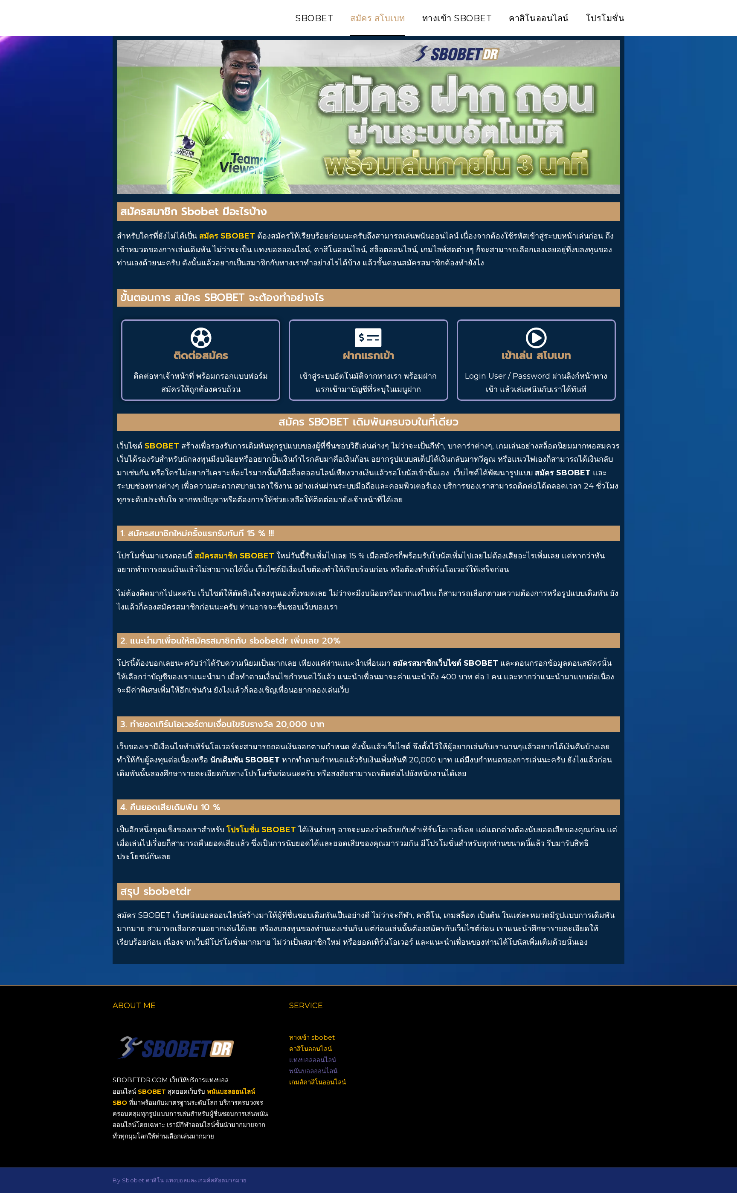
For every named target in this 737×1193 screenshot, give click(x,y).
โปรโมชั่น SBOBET (261, 829)
